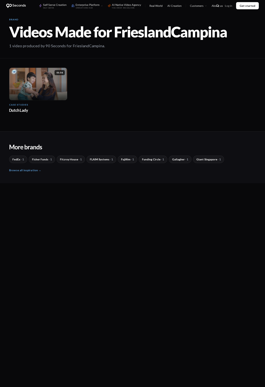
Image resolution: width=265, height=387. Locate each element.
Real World (156, 5)
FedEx (18, 159)
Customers (197, 5)
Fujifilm (127, 159)
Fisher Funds (42, 159)
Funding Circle (153, 159)
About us (217, 5)
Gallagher (180, 159)
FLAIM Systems (101, 159)
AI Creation (174, 5)
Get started (247, 5)
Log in (228, 5)
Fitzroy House (71, 159)
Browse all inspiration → (25, 170)
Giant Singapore (208, 159)
